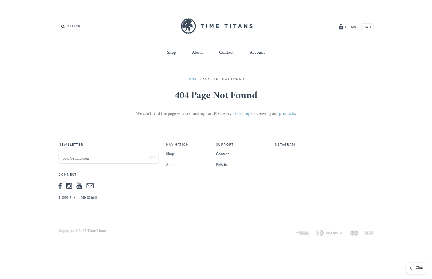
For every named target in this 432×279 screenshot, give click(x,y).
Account (257, 53)
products (287, 114)
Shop (171, 53)
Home (193, 79)
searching (241, 114)
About (197, 53)
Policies (222, 165)
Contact (226, 53)
